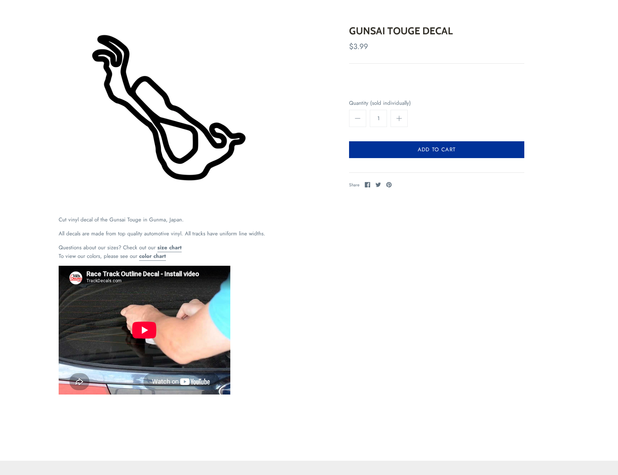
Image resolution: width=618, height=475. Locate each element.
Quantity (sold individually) (380, 103)
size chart (169, 247)
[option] (169, 107)
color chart (152, 256)
